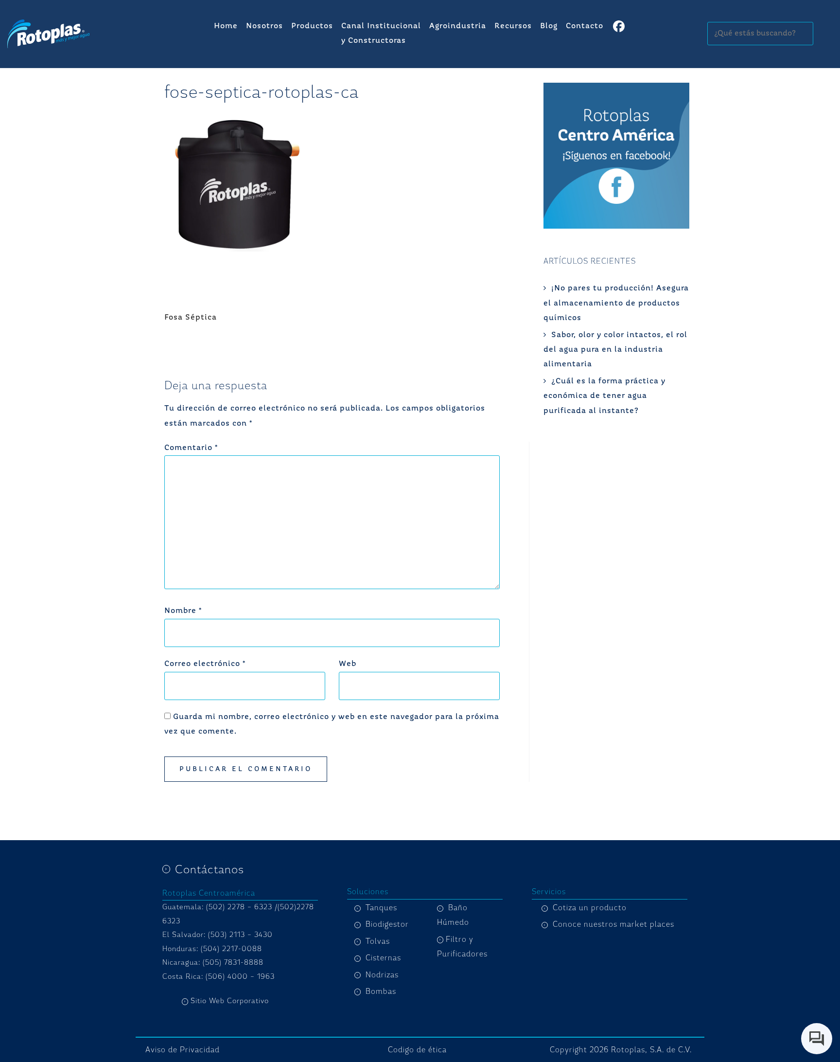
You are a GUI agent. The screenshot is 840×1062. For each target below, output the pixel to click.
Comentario (191, 448)
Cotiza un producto (590, 908)
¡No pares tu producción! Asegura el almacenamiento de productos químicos (616, 303)
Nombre (183, 611)
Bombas (381, 991)
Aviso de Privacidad (182, 1050)
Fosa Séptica (190, 318)
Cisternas (383, 958)
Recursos (513, 26)
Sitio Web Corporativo (230, 1001)
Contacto (584, 26)
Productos (312, 26)
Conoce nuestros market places (613, 924)
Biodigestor (387, 924)
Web (347, 664)
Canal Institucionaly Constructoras (381, 33)
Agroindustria (457, 26)
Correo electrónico (204, 664)
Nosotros (264, 26)
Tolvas (378, 941)
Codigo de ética (417, 1050)
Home (226, 26)
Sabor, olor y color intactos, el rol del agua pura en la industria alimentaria (615, 350)
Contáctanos (209, 869)
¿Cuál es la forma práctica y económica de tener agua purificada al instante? (604, 396)
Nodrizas (382, 975)
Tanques (381, 908)
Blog (549, 26)
